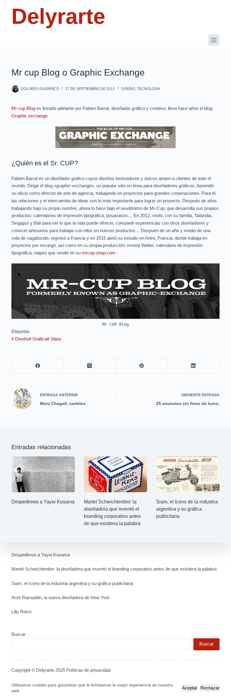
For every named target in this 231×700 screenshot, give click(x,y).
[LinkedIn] (194, 365)
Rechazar (210, 687)
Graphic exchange (29, 115)
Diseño (128, 89)
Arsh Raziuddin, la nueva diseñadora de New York (60, 597)
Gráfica (38, 338)
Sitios (54, 338)
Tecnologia (148, 89)
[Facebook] (38, 365)
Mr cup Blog (23, 108)
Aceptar (189, 687)
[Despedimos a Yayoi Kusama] (43, 474)
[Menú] (214, 40)
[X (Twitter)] (90, 365)
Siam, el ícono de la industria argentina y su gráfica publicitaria (187, 509)
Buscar (18, 634)
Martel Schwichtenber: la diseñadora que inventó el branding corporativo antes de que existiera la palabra (114, 568)
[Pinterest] (142, 365)
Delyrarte (58, 16)
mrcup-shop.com (99, 252)
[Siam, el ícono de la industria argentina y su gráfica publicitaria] (187, 474)
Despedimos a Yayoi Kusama (43, 501)
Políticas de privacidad (88, 670)
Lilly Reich (21, 611)
